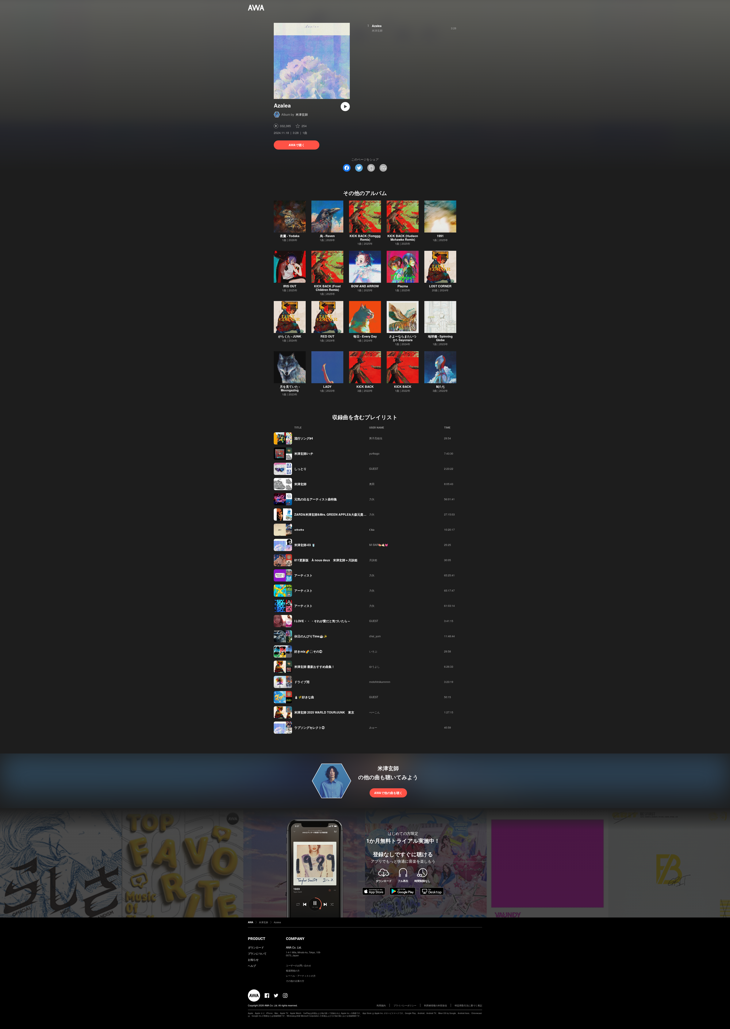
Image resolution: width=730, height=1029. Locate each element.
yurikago (374, 453)
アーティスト (303, 575)
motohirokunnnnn (379, 682)
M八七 (440, 386)
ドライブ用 (301, 682)
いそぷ (373, 651)
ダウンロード (256, 947)
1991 (440, 236)
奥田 (372, 484)
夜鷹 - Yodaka (289, 236)
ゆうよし (374, 666)
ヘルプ (252, 966)
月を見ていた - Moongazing (290, 388)
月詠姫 (373, 560)
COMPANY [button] (295, 938)
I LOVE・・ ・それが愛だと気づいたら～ (322, 621)
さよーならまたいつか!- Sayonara (402, 338)
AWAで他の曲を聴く (388, 793)
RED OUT (327, 336)
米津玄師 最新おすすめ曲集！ (314, 666)
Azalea (377, 26)
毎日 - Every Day (365, 336)
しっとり (300, 469)
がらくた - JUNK (289, 336)
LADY (327, 386)
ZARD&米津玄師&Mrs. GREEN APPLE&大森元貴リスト (333, 514)
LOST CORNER (440, 286)
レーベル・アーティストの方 (301, 975)
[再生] (345, 106)
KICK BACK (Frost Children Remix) (327, 288)
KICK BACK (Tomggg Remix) (365, 238)
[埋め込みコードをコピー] (383, 168)
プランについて (257, 953)
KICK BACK (365, 386)
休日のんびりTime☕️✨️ (310, 636)
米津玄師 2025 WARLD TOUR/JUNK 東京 (324, 712)
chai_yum (375, 636)
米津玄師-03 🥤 (304, 545)
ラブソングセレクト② (309, 727)
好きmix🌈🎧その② (308, 651)
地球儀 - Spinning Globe (440, 338)
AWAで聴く (297, 145)
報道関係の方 (293, 970)
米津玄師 (302, 114)
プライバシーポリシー (405, 1005)
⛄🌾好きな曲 (304, 697)
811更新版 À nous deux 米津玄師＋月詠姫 (325, 560)
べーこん (374, 712)
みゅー (373, 727)
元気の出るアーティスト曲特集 (315, 499)
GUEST (373, 469)
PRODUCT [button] (256, 938)
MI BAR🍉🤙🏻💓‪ (378, 545)
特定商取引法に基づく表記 (468, 1005)
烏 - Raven (327, 236)
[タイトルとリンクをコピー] (371, 168)
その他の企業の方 (295, 980)
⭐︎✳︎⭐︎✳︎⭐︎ (299, 529)
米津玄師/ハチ (303, 453)
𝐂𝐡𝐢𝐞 (372, 529)
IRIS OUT (289, 286)
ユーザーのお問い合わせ (298, 965)
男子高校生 (375, 438)
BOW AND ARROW (365, 286)
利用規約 (381, 1005)
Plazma (403, 286)
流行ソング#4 (303, 438)
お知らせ (253, 959)
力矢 (372, 499)
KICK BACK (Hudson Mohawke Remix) (402, 238)
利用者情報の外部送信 (435, 1005)
